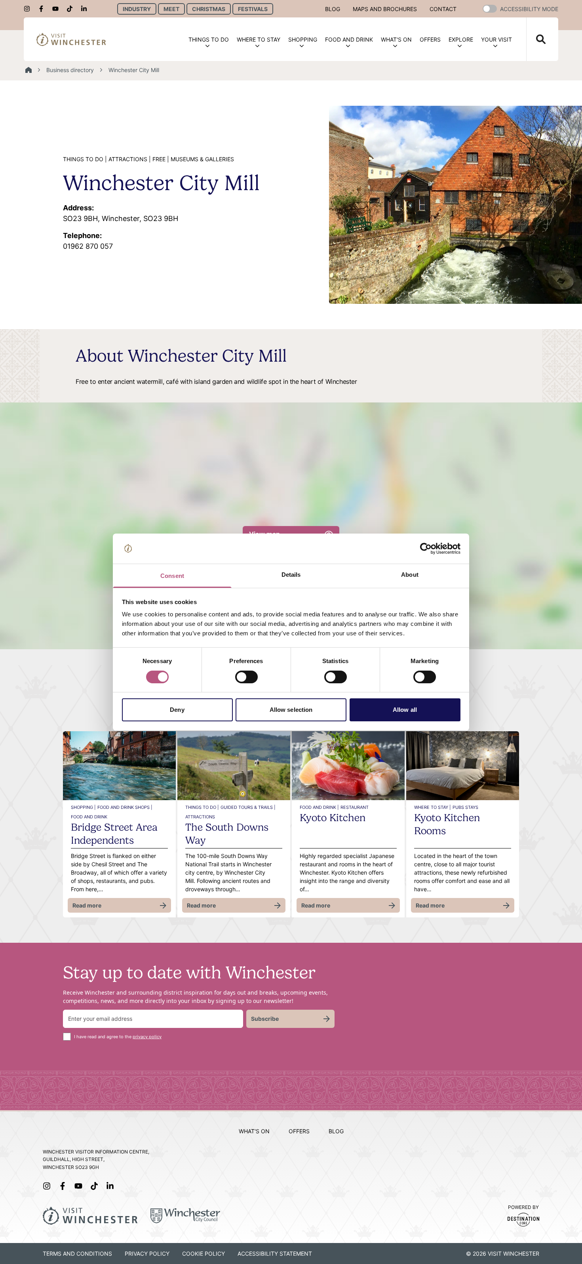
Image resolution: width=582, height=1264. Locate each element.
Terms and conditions (77, 1253)
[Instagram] (29, 8)
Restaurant (354, 807)
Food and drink (349, 39)
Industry (137, 9)
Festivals (253, 9)
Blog (332, 9)
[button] (490, 9)
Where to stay (258, 39)
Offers (430, 39)
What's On (396, 39)
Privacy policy (147, 1253)
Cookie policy (203, 1253)
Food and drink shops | (124, 807)
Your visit (496, 39)
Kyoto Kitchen (332, 818)
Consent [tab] (172, 575)
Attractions (200, 817)
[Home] (28, 70)
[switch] (246, 677)
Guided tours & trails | (248, 807)
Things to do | (202, 807)
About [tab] (409, 574)
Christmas (208, 9)
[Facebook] (43, 8)
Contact (443, 9)
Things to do (208, 39)
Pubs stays (465, 807)
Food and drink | (319, 807)
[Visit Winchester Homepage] (71, 39)
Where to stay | (432, 807)
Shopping (302, 39)
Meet (171, 9)
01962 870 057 (88, 240)
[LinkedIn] (86, 8)
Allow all (405, 709)
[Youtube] (57, 8)
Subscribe (265, 1018)
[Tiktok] (72, 8)
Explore (461, 39)
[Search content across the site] (536, 39)
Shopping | (83, 807)
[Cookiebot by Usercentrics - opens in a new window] (425, 549)
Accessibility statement (275, 1253)
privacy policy (147, 1036)
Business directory (70, 70)
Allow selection (291, 709)
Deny (177, 709)
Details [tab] (291, 574)
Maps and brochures (385, 9)
